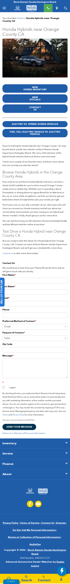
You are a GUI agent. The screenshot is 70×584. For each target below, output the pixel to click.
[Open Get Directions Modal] (57, 8)
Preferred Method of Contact (19, 321)
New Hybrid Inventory (35, 88)
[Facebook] (30, 504)
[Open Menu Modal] (4, 8)
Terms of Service (29, 523)
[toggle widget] (62, 571)
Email (6, 298)
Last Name (8, 287)
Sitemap (61, 523)
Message (8, 356)
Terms (5, 415)
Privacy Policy (18, 415)
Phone (5, 310)
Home (21, 18)
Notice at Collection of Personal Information (23, 433)
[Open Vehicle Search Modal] (65, 8)
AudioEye (35, 544)
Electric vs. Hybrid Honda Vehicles (35, 124)
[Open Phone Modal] (48, 8)
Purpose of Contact (13, 333)
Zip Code (7, 344)
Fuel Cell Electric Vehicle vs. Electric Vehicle (35, 133)
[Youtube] (38, 504)
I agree (12, 388)
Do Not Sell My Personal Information (34, 530)
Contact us (7, 253)
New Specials (35, 98)
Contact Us (35, 108)
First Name (9, 275)
